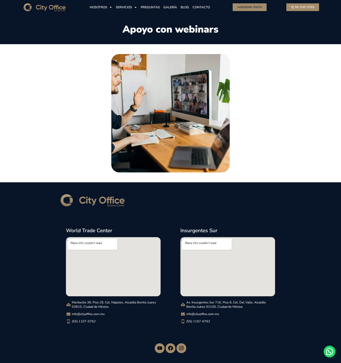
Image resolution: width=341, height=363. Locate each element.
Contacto (201, 7)
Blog (185, 7)
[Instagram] (181, 348)
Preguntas (150, 7)
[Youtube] (160, 348)
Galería (170, 7)
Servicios (124, 7)
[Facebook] (170, 348)
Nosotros (98, 7)
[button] (329, 351)
